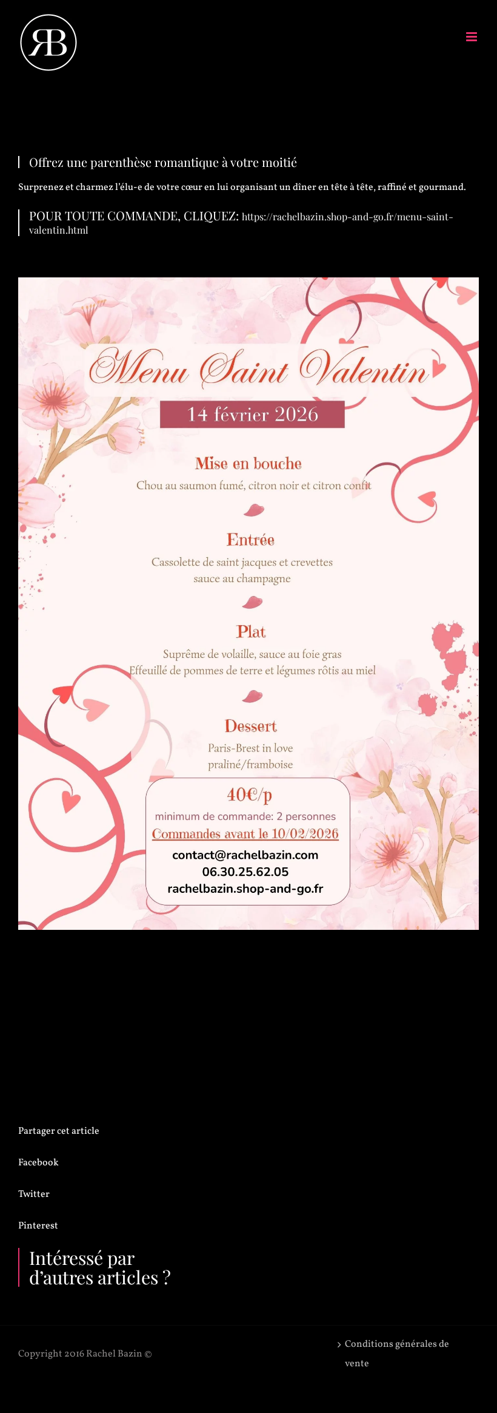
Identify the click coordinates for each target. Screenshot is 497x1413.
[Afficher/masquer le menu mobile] (472, 36)
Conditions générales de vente (397, 1354)
